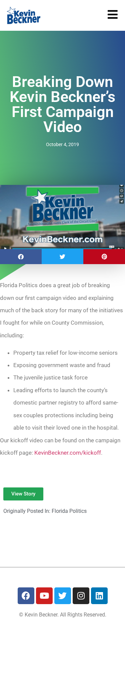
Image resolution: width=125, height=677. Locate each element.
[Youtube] (44, 595)
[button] (21, 256)
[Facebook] (26, 595)
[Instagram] (81, 595)
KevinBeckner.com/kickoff (67, 452)
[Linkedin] (99, 595)
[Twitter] (62, 595)
